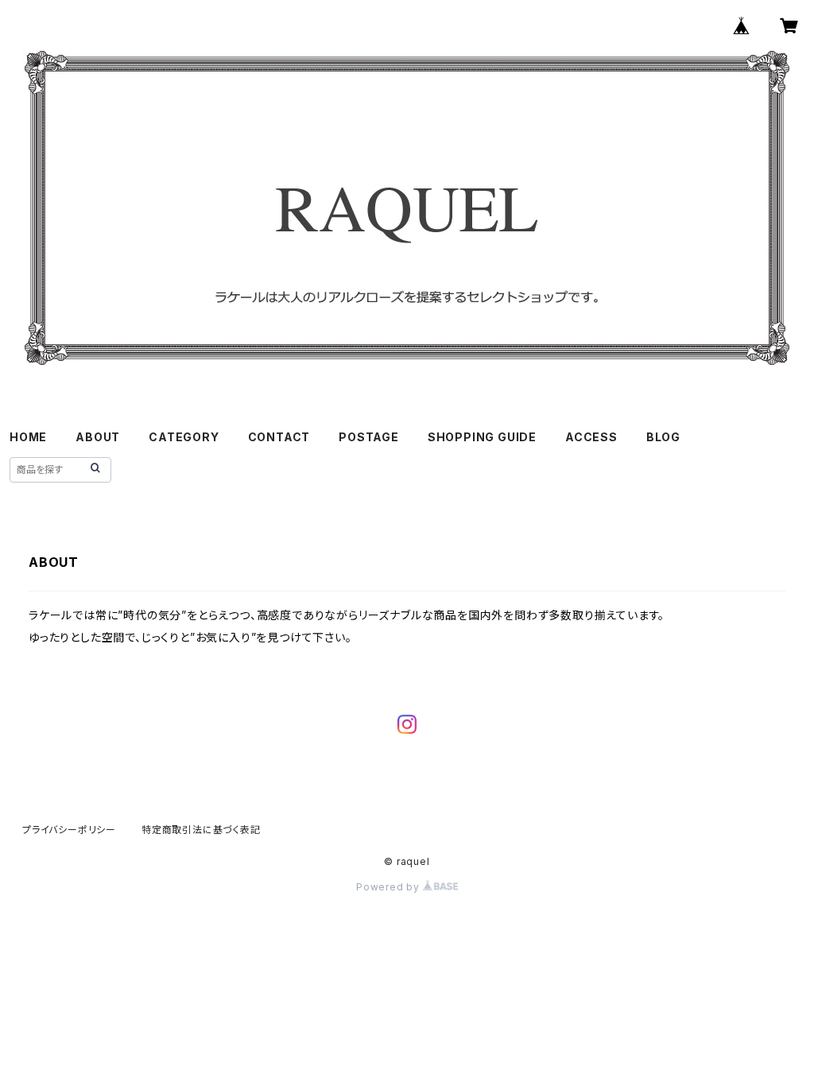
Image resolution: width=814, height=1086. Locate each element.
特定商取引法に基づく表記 (201, 830)
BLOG (663, 437)
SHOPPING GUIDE (482, 437)
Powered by (389, 887)
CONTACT (279, 437)
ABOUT (98, 437)
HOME (28, 437)
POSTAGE (369, 437)
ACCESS (591, 437)
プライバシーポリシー (69, 830)
